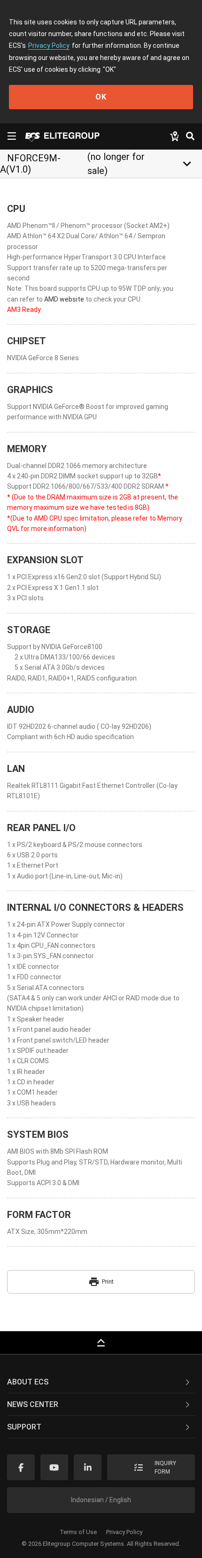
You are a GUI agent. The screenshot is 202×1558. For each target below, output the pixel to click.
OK (101, 96)
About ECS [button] (27, 1381)
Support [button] (24, 1426)
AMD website (63, 299)
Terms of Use (78, 1531)
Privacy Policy (49, 45)
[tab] (101, 1382)
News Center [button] (32, 1404)
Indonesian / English (101, 1500)
